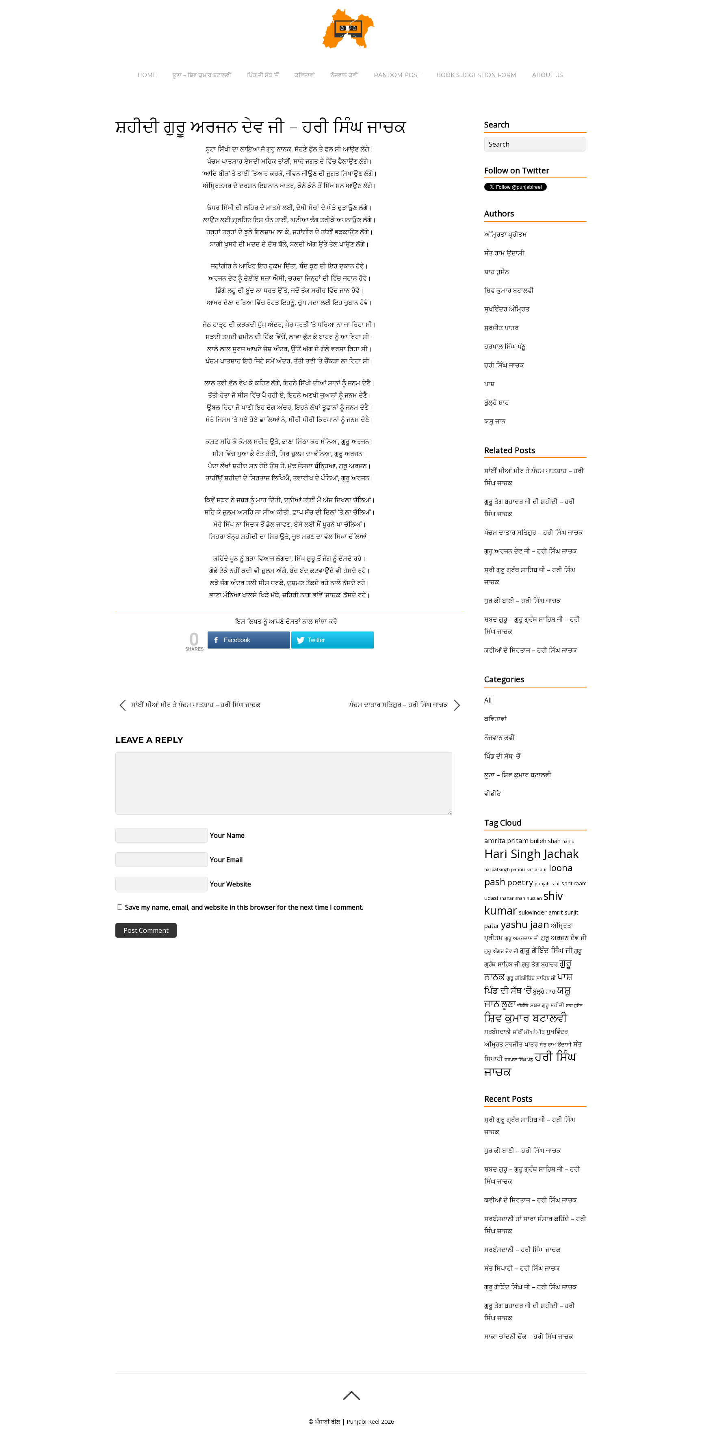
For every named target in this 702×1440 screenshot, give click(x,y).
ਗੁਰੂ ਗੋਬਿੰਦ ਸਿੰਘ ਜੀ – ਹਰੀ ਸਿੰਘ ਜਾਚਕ (530, 1286)
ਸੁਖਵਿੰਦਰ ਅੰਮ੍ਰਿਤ (506, 309)
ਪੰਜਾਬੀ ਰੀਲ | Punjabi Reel (347, 1421)
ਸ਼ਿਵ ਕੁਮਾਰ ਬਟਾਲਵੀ (509, 290)
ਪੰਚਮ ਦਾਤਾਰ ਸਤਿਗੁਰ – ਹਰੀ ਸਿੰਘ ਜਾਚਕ (399, 704)
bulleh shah (545, 841)
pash (494, 881)
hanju (568, 841)
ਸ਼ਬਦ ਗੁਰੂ (539, 1005)
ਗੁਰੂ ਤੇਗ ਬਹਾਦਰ (540, 964)
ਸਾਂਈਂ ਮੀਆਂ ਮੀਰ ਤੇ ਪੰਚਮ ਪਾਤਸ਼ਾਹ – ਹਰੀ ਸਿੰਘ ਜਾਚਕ (195, 704)
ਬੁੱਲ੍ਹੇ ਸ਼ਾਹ (496, 402)
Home (147, 75)
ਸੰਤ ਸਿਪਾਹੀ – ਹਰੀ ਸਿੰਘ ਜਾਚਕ (522, 1268)
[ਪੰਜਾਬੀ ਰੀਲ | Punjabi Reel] (351, 42)
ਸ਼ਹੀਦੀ (557, 1005)
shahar (507, 898)
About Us (547, 75)
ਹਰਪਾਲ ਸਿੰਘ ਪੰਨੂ (505, 346)
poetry (520, 882)
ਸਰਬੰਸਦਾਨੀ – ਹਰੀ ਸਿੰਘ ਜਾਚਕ (522, 1249)
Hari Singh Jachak (531, 853)
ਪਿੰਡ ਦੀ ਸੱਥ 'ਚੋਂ (502, 756)
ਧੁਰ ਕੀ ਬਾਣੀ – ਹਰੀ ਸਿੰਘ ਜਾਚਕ (522, 600)
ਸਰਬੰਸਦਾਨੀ (497, 1031)
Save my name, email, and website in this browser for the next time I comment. (244, 907)
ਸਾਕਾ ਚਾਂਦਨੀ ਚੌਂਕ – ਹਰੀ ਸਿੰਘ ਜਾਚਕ (528, 1336)
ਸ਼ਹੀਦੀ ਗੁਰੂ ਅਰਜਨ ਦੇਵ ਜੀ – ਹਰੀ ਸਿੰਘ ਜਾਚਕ (260, 126)
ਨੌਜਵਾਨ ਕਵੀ (344, 75)
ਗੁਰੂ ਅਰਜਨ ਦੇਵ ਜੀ (564, 937)
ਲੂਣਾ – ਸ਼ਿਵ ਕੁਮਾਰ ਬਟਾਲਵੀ (202, 75)
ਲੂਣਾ (508, 1003)
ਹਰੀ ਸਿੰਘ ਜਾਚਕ (504, 365)
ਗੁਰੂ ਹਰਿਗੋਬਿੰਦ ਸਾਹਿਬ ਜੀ (531, 978)
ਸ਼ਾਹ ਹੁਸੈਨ (496, 271)
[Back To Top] (351, 1395)
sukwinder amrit (541, 912)
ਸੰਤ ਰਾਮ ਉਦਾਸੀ (504, 253)
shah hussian (529, 898)
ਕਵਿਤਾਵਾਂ (305, 75)
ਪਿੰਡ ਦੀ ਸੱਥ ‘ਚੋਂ (263, 75)
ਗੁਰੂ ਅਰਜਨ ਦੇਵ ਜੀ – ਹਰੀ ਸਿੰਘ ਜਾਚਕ (530, 551)
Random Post (397, 75)
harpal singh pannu (504, 869)
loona (561, 867)
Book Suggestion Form (476, 75)
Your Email (226, 859)
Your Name (227, 835)
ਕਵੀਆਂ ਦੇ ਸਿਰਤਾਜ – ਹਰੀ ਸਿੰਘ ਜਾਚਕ (530, 650)
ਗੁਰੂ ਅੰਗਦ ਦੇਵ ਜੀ (501, 951)
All (488, 700)
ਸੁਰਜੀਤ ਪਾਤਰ (501, 327)
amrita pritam (506, 840)
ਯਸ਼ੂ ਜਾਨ (494, 421)
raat (555, 883)
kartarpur (536, 869)
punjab (542, 883)
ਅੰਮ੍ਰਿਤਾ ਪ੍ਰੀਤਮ (505, 234)
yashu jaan (525, 924)
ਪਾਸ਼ (489, 383)
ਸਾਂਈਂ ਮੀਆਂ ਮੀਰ (529, 1032)
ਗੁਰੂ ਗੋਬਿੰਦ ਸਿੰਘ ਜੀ (546, 950)
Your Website (230, 884)
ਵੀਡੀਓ (492, 793)
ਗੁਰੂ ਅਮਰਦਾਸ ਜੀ (522, 938)
